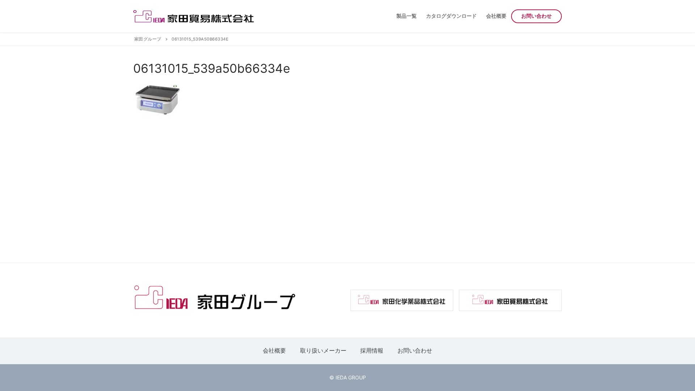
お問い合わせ (414, 350)
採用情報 (371, 350)
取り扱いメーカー (323, 350)
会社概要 (274, 350)
